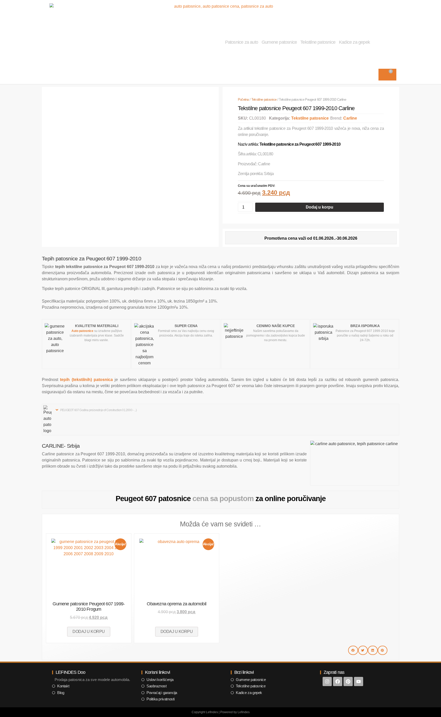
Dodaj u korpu (319, 207)
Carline (350, 118)
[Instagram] (327, 681)
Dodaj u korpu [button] (88, 631)
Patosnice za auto (241, 42)
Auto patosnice (82, 331)
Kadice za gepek (354, 42)
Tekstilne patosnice (317, 42)
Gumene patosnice (279, 42)
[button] (96, 409)
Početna (243, 99)
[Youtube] (358, 681)
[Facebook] (337, 681)
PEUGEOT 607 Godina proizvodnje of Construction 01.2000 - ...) (98, 410)
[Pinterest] (348, 681)
